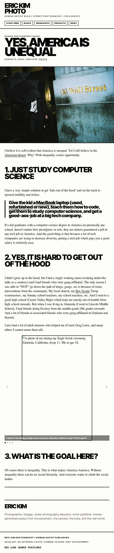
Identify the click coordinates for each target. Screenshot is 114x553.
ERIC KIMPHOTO (17, 8)
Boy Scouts (83, 291)
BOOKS (27, 23)
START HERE (12, 23)
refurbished (21, 207)
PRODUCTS (60, 23)
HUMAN (22, 547)
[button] (107, 387)
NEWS (74, 23)
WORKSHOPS (43, 23)
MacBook (46, 202)
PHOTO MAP (34, 547)
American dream (15, 155)
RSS (7, 547)
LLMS (13, 547)
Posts (43, 59)
